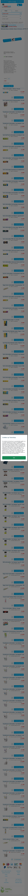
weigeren (19, 451)
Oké (14, 457)
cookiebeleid (4, 449)
